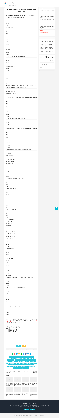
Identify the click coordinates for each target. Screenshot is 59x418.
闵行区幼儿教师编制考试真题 (31, 366)
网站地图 (23, 415)
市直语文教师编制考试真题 (42, 41)
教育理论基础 (50, 3)
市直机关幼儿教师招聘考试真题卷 (42, 44)
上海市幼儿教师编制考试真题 (13, 358)
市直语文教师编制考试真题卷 (47, 41)
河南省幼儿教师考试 (47, 45)
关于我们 (26, 409)
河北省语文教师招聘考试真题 (47, 51)
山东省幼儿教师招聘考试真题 (51, 48)
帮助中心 (32, 409)
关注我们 (53, 1)
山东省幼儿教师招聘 (42, 48)
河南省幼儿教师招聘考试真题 (51, 45)
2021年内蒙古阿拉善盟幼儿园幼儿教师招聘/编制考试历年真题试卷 (33, 383)
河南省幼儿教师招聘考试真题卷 (42, 47)
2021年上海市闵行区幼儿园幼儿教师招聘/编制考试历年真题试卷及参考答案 (25, 349)
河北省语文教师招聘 (42, 51)
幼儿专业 (23, 12)
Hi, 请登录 (5, 1)
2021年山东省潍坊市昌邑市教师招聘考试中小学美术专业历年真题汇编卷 (29, 372)
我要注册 (9, 1)
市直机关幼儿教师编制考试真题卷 (47, 44)
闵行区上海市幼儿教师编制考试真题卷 (13, 364)
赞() (18, 345)
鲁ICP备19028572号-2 (27, 415)
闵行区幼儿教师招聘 (31, 364)
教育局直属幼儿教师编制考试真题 (11, 361)
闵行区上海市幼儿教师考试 (23, 364)
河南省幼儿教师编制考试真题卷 (51, 47)
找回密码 (12, 1)
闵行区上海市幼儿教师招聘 (10, 363)
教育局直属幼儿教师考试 (32, 361)
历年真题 (13, 5)
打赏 (24, 345)
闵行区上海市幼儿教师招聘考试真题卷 (31, 363)
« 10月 (41, 67)
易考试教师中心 (7, 3)
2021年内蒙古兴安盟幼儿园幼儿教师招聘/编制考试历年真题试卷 (25, 394)
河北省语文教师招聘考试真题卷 (51, 51)
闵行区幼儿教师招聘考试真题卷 (21, 366)
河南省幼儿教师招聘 (42, 45)
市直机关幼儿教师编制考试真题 (51, 44)
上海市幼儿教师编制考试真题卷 (22, 358)
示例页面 (49, 1)
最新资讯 (45, 3)
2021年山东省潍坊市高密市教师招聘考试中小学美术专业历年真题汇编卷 (13, 372)
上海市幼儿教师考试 (30, 358)
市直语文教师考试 (51, 41)
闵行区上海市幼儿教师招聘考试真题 (20, 363)
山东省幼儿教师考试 (47, 48)
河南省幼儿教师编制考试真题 (47, 47)
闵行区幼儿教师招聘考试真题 (12, 366)
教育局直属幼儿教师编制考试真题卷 (22, 361)
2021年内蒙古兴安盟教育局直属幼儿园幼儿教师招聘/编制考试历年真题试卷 (17, 394)
